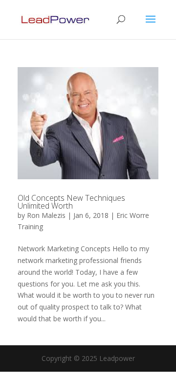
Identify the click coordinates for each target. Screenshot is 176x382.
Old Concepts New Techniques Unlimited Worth (71, 201)
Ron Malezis (46, 215)
